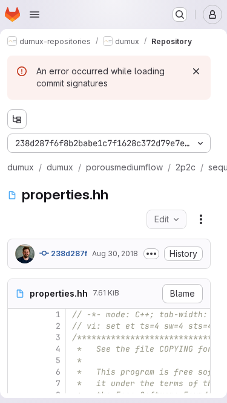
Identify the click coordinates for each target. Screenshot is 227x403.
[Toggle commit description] (151, 253)
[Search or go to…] (180, 14)
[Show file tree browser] (17, 119)
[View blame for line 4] (18, 349)
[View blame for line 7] (18, 383)
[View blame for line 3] (18, 337)
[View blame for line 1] (18, 314)
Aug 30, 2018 (115, 253)
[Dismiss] (196, 71)
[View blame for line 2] (18, 326)
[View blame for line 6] (18, 372)
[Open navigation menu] (34, 14)
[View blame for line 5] (18, 360)
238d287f (68, 253)
